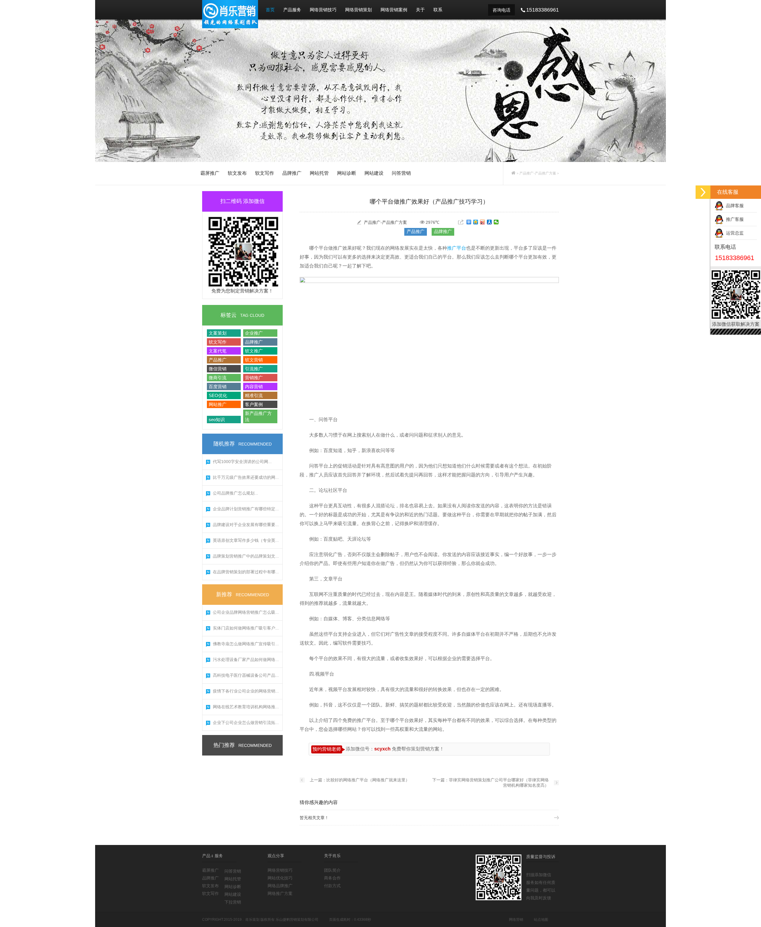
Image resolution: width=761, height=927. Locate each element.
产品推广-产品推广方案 (537, 173)
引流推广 (254, 368)
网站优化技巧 (280, 878)
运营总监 (734, 232)
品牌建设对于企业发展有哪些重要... (246, 524)
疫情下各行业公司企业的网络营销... (246, 691)
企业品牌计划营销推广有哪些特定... (246, 508)
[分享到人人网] (489, 222)
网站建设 (373, 173)
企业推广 (254, 333)
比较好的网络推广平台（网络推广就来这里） (368, 780)
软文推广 (254, 350)
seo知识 (217, 419)
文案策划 (218, 333)
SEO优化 (218, 395)
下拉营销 (232, 902)
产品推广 (218, 359)
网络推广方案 (280, 893)
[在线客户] (703, 192)
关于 (420, 9)
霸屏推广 (209, 173)
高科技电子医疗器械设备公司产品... (246, 675)
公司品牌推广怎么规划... (235, 493)
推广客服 (734, 219)
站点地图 (541, 919)
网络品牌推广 (280, 885)
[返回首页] (513, 173)
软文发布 (237, 173)
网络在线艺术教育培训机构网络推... (246, 706)
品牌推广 (291, 173)
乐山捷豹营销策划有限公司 (297, 919)
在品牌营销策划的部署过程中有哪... (246, 571)
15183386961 (734, 258)
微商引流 (218, 377)
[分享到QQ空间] (475, 222)
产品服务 (292, 9)
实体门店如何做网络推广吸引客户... (246, 628)
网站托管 (319, 173)
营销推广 (254, 377)
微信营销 (218, 368)
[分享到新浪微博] (482, 222)
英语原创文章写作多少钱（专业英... (246, 540)
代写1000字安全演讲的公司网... (242, 461)
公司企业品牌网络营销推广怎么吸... (246, 612)
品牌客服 (734, 205)
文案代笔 (218, 350)
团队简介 (332, 870)
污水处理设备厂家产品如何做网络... (246, 659)
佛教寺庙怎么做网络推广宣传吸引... (246, 643)
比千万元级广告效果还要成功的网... (246, 477)
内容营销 (254, 386)
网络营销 (516, 919)
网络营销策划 (358, 9)
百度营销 (218, 386)
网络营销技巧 (323, 9)
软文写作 (264, 173)
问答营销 (401, 173)
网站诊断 (346, 173)
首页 (270, 9)
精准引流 (254, 395)
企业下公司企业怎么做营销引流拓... (246, 722)
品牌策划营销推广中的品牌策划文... (246, 556)
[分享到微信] (496, 222)
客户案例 (254, 404)
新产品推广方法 (258, 416)
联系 (437, 9)
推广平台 (456, 248)
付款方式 (332, 885)
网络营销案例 (393, 9)
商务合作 (332, 878)
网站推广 (218, 404)
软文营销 (254, 359)
